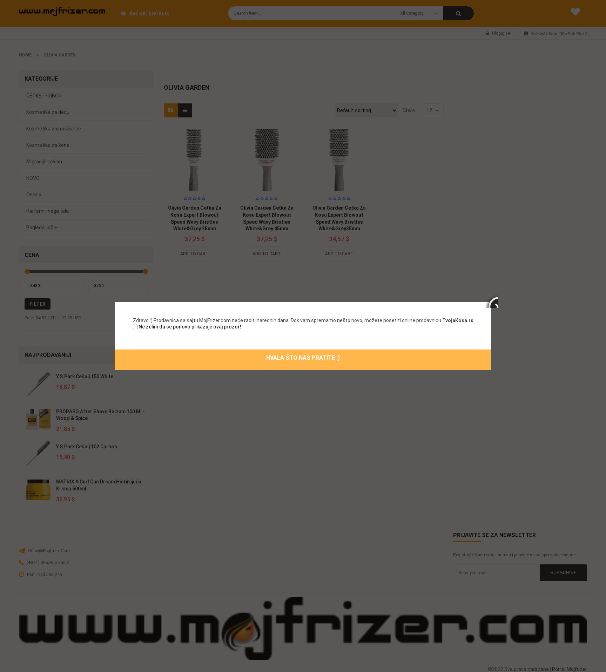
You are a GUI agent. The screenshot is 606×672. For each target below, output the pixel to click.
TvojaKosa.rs (457, 320)
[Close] (491, 301)
